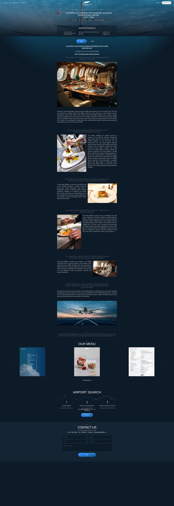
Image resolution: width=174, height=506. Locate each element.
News (10, 2)
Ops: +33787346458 (83, 20)
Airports (5, 2)
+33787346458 (87, 410)
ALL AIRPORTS (87, 415)
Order (81, 41)
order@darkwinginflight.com (107, 336)
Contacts (22, 2)
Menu (92, 41)
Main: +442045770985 (72, 20)
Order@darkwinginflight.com (100, 20)
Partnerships (16, 2)
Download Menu (87, 380)
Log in (159, 2)
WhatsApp (90, 20)
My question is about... (68, 445)
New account (167, 2)
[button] (165, 362)
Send (87, 454)
